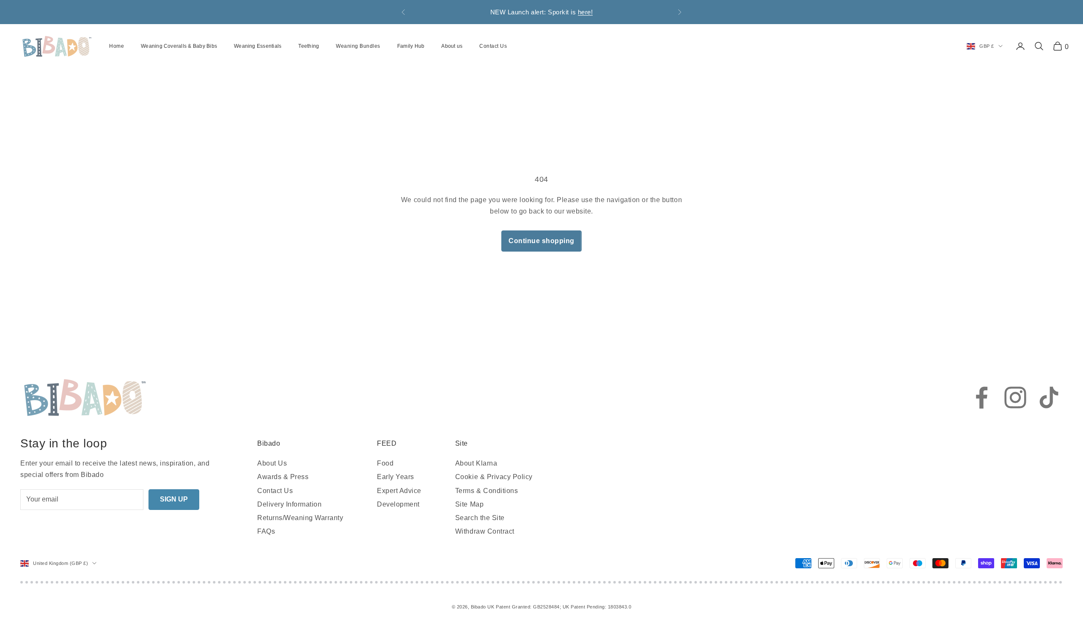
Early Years (395, 476)
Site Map (469, 504)
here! (585, 12)
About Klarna (476, 463)
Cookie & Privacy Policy (494, 476)
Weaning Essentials (257, 46)
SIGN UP (174, 499)
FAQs (266, 531)
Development (398, 504)
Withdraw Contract (484, 531)
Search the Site (480, 517)
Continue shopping (541, 240)
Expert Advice (399, 490)
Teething (308, 46)
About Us (272, 463)
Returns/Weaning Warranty (300, 517)
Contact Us (493, 46)
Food (385, 463)
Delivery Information (289, 504)
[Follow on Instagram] (1015, 397)
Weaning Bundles (358, 46)
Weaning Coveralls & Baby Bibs (179, 46)
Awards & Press (282, 476)
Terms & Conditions (486, 490)
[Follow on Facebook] (981, 397)
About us (451, 46)
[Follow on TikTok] (1049, 397)
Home (116, 46)
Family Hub (410, 46)
